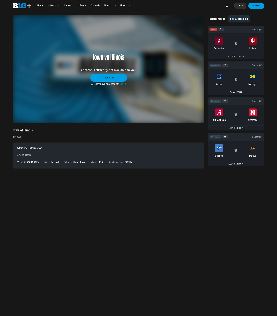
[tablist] (229, 18)
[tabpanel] (236, 97)
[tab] (217, 18)
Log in (122, 83)
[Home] (22, 5)
